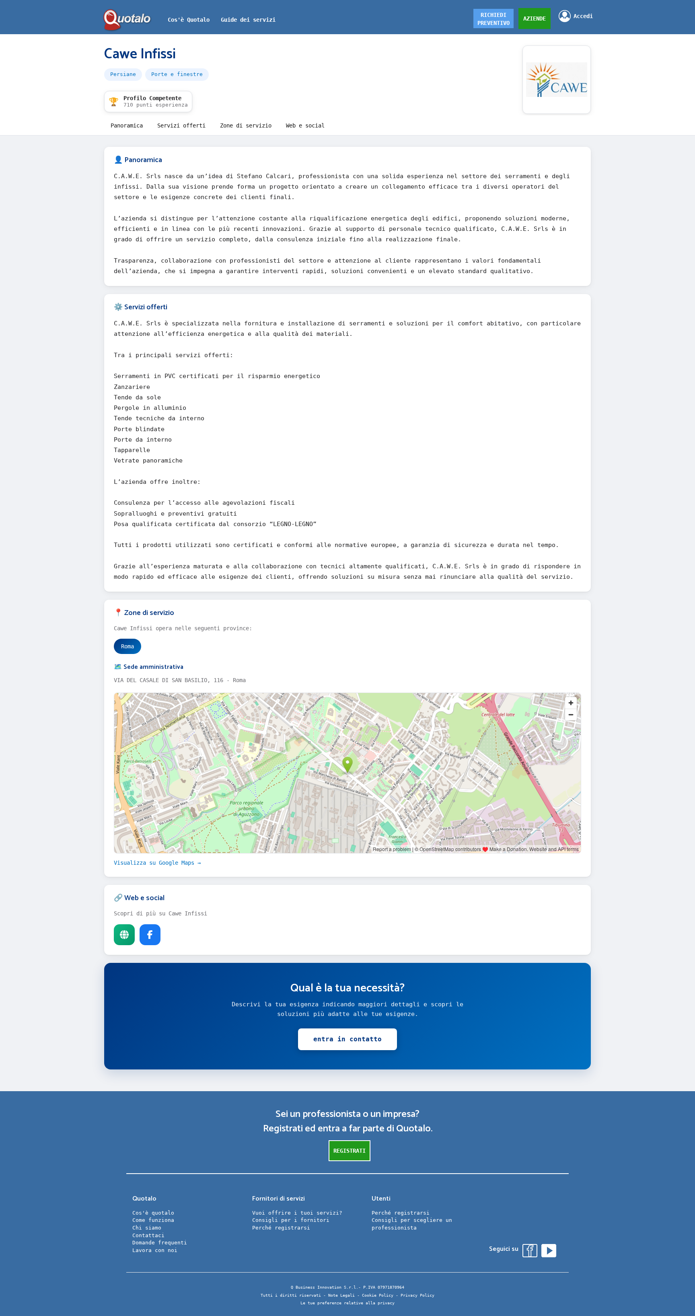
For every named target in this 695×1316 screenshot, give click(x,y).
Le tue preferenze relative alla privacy (347, 1303)
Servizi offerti (181, 125)
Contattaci (148, 1235)
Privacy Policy (417, 1295)
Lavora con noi (154, 1250)
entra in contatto (347, 1039)
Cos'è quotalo (153, 1213)
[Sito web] (124, 934)
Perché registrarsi (281, 1228)
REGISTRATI (349, 1150)
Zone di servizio (245, 125)
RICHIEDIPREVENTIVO (493, 19)
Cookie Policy (377, 1295)
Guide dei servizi (248, 19)
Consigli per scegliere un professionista (412, 1224)
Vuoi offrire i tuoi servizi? (297, 1213)
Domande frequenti (159, 1243)
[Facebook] (150, 934)
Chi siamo (146, 1228)
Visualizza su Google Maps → (157, 863)
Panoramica (127, 125)
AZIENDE (534, 18)
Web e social (305, 125)
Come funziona (153, 1220)
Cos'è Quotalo (189, 19)
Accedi (583, 16)
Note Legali (341, 1295)
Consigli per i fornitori (290, 1220)
